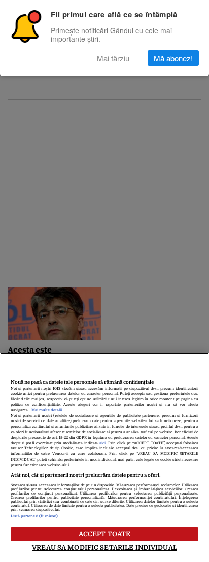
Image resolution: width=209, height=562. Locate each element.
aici (102, 443)
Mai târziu (113, 58)
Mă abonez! (173, 58)
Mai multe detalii (46, 410)
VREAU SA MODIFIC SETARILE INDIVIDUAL (104, 547)
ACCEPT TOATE (105, 534)
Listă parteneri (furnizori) (34, 516)
